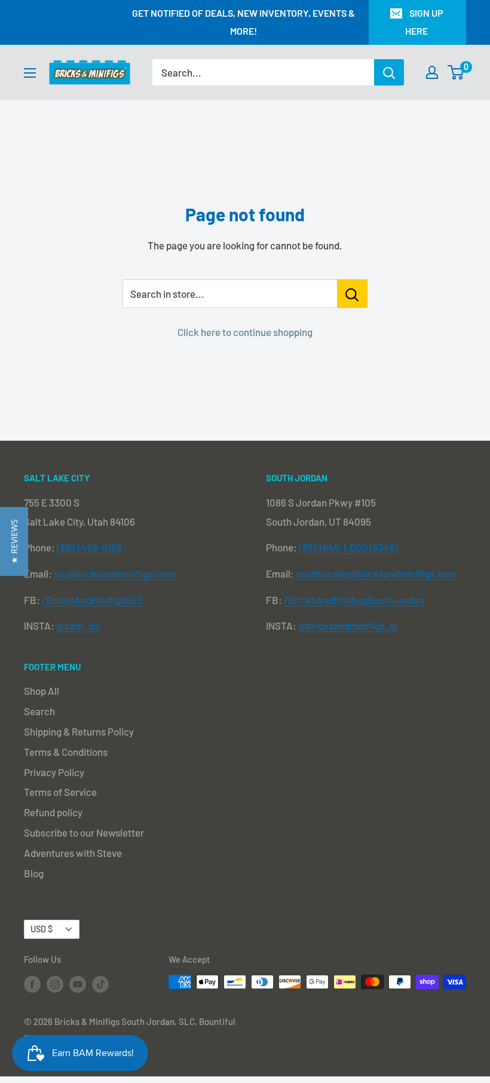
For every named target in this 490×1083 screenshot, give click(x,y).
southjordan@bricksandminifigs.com (376, 573)
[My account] (432, 72)
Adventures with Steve (73, 853)
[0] (456, 72)
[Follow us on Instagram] (55, 984)
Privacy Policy (54, 772)
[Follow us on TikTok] (100, 984)
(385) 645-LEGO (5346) (348, 547)
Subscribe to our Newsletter (84, 832)
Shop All (41, 691)
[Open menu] (30, 73)
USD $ (41, 929)
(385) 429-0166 (89, 547)
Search (39, 711)
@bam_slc (78, 626)
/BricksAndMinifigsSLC (92, 600)
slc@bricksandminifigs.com (114, 573)
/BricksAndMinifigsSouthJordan (354, 600)
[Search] (389, 72)
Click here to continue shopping (245, 332)
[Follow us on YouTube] (77, 984)
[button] (14, 541)
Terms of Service (60, 792)
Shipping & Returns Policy (79, 731)
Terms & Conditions (66, 752)
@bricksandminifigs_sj (347, 626)
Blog (34, 873)
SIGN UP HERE (424, 21)
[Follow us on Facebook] (32, 984)
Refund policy (53, 812)
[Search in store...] (352, 293)
